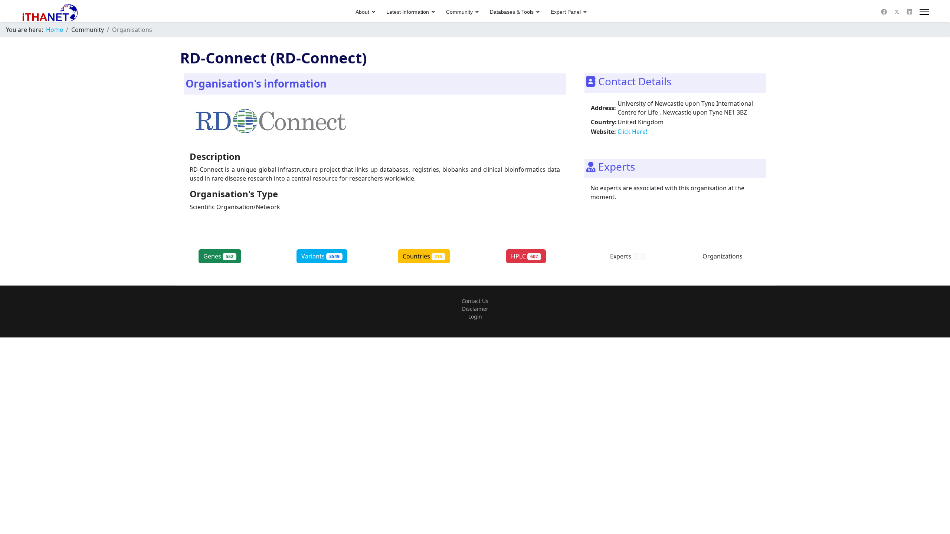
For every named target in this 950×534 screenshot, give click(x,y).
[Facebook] (884, 12)
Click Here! (632, 132)
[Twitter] (897, 12)
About (362, 12)
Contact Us (475, 300)
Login (475, 316)
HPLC (524, 256)
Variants (320, 256)
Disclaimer (475, 308)
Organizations (728, 256)
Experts (626, 256)
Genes (218, 256)
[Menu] (924, 12)
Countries (422, 256)
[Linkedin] (909, 12)
